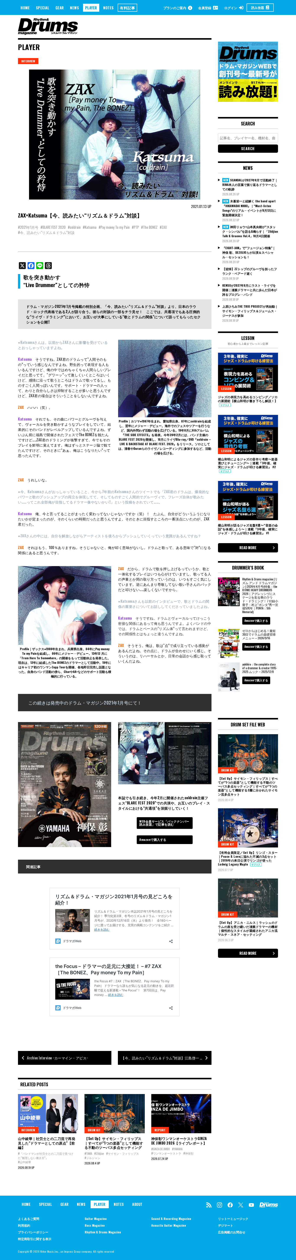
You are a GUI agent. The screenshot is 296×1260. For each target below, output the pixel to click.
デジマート (225, 1225)
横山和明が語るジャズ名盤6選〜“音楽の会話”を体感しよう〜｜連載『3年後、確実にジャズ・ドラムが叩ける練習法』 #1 (248, 529)
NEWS (74, 7)
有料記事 (127, 7)
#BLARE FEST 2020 (53, 227)
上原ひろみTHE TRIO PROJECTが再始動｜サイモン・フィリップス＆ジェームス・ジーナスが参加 (250, 311)
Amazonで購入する (152, 839)
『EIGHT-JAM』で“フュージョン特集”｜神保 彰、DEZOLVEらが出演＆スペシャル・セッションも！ (248, 252)
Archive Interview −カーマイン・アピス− (57, 1057)
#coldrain (74, 227)
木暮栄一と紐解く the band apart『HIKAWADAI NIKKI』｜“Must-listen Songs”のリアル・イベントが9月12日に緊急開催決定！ (249, 208)
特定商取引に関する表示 (34, 1238)
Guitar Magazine (96, 1218)
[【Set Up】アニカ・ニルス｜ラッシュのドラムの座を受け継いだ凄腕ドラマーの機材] (248, 897)
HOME (25, 7)
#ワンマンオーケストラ (166, 1153)
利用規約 (24, 1225)
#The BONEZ (149, 227)
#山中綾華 (24, 1162)
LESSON (226, 388)
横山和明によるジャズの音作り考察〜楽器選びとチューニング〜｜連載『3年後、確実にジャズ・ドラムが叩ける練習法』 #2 (248, 463)
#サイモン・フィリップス (122, 1153)
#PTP (135, 227)
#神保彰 (188, 1153)
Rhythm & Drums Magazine (103, 1232)
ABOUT (137, 1204)
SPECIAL (42, 7)
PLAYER (91, 7)
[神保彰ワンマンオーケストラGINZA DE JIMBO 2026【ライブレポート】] (181, 1113)
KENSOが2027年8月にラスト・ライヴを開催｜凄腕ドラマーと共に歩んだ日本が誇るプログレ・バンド (249, 290)
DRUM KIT (94, 1130)
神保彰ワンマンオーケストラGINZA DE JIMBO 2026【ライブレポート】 (179, 1141)
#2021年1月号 (28, 227)
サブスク (224, 405)
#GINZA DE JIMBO (160, 1149)
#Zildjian (99, 1153)
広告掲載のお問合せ (231, 1232)
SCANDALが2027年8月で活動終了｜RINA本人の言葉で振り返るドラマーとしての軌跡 (250, 185)
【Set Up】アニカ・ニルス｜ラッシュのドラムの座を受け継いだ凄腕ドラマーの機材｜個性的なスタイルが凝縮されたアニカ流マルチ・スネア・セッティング (248, 928)
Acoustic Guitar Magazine (168, 1225)
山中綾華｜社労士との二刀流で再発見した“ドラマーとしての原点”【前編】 (46, 1143)
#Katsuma (89, 227)
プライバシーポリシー (33, 1232)
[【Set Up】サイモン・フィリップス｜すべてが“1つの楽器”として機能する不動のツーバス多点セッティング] (115, 1113)
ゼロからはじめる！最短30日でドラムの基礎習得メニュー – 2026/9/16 (259, 634)
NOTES (108, 7)
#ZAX (163, 227)
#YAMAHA (177, 1149)
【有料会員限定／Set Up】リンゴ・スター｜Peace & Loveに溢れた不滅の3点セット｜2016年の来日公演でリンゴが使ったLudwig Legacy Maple (248, 858)
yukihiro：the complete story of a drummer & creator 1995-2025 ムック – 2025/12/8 (259, 668)
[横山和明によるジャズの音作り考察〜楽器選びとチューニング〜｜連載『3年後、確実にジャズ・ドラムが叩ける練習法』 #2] (248, 434)
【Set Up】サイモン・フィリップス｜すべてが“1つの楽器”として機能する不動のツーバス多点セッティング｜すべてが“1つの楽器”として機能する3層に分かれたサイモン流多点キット (248, 786)
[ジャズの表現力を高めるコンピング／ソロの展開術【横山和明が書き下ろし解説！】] (248, 372)
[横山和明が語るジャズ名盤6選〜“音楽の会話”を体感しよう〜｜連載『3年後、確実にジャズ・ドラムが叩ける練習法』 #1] (248, 500)
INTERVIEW (28, 61)
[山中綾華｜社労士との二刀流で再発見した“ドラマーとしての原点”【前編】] (48, 1113)
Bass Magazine (95, 1225)
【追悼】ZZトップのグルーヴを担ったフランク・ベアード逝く (249, 271)
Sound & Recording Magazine (171, 1218)
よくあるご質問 (28, 1218)
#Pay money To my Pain (114, 227)
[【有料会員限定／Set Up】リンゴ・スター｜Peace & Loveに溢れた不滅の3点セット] (248, 827)
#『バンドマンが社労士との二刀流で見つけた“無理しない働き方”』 (45, 1155)
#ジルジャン (92, 1158)
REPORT (160, 1130)
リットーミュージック (233, 1218)
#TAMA (88, 1153)
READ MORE (248, 547)
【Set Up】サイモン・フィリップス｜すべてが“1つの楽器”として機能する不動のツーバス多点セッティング (114, 1143)
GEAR (59, 7)
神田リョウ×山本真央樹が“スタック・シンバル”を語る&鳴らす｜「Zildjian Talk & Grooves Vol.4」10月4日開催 (250, 231)
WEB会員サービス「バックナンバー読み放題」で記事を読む (164, 822)
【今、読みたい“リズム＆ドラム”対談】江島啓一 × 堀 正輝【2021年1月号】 (166, 1057)
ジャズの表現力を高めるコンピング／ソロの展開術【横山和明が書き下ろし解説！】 (248, 399)
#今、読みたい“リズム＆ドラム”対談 (46, 232)
